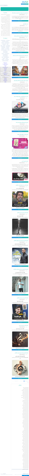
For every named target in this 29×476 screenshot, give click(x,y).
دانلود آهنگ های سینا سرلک (25, 441)
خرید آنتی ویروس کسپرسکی (5, 67)
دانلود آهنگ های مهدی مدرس (25, 454)
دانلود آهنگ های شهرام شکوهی (25, 455)
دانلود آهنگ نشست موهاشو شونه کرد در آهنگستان (5, 33)
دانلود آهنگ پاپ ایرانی (5, 51)
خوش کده (5, 81)
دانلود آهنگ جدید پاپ (7, 53)
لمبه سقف (5, 70)
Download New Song (5, 54)
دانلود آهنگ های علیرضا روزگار (25, 400)
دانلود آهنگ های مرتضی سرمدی (25, 434)
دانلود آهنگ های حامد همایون (25, 389)
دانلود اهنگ (4, 45)
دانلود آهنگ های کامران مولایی (25, 447)
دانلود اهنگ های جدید (3, 40)
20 (16, 381)
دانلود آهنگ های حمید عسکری (25, 442)
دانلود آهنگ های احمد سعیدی (25, 445)
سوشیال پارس (5, 79)
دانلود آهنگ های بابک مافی (25, 458)
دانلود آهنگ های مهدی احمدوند (25, 393)
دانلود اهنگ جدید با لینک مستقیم (5, 41)
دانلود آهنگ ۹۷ (7, 47)
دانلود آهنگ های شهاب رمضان (25, 457)
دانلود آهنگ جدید (7, 59)
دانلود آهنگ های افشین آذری (25, 430)
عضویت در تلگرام (25, 475)
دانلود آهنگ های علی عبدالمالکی (25, 405)
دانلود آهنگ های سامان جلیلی (25, 394)
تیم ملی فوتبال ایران (25, 23)
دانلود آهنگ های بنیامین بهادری (25, 456)
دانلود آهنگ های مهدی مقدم (25, 407)
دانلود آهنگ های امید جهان (25, 398)
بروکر (27, 83)
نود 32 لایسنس (5, 78)
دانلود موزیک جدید (8, 45)
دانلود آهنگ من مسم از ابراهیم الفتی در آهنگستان (22, 185)
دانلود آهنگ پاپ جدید (5, 52)
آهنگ (2, 57)
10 (17, 381)
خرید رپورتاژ (5, 73)
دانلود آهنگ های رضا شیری (25, 424)
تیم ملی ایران (27, 27)
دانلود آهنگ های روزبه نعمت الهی (25, 449)
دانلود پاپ (3, 53)
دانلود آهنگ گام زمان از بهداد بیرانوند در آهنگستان (5, 35)
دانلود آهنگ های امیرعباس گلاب (25, 436)
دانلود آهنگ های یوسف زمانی (25, 459)
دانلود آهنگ (3, 59)
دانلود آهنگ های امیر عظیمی (25, 421)
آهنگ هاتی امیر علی (26, 399)
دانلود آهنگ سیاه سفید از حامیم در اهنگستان (22, 212)
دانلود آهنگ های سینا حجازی (25, 451)
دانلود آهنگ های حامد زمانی (25, 406)
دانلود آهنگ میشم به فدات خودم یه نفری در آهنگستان (21, 352)
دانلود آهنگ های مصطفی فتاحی (25, 443)
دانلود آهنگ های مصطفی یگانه (25, 460)
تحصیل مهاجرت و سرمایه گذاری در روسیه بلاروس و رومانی (21, 35)
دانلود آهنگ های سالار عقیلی (25, 419)
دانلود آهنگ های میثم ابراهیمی (25, 392)
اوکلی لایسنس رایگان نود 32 (5, 64)
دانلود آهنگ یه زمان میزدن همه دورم (23, 325)
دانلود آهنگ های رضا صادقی (25, 396)
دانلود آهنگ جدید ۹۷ (3, 46)
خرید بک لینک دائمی (7, 76)
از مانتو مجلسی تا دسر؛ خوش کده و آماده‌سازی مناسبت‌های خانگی (20, 12)
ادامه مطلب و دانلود (20, 20)
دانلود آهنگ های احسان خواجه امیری (24, 395)
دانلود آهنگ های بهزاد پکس (25, 403)
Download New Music (6, 57)
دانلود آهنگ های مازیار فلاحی (25, 423)
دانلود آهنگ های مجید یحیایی (25, 425)
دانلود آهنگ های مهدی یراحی (25, 420)
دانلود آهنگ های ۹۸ (3, 47)
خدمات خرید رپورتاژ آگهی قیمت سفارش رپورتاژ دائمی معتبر (21, 96)
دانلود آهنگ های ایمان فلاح (25, 444)
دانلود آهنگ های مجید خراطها (25, 450)
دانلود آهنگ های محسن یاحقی (25, 439)
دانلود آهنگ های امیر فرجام (25, 453)
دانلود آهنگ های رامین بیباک (25, 448)
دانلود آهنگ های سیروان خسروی (25, 446)
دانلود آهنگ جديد (7, 40)
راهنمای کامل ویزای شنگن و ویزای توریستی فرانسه (22, 122)
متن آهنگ (7, 58)
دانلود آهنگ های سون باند (25, 427)
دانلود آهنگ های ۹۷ (7, 46)
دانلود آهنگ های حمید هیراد (25, 387)
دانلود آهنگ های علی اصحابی (25, 435)
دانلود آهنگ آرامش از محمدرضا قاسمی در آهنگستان (5, 34)
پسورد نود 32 (5, 63)
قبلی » (27, 382)
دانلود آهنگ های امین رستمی (25, 437)
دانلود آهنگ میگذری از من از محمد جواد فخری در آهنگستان (20, 269)
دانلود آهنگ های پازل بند (26, 429)
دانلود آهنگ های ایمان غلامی (25, 433)
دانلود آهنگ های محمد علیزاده (25, 391)
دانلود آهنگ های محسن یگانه (25, 426)
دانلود (1, 45)
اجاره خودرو (5, 69)
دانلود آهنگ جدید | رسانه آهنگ (5, 60)
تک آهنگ (26, 14)
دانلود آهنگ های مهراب (26, 428)
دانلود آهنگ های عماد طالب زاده (25, 432)
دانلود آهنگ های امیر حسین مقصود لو (24, 397)
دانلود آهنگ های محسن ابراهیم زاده (25, 390)
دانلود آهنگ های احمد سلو (25, 404)
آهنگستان (4, 58)
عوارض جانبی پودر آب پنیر (25, 161)
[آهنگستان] (24, 2)
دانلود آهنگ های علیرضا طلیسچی (25, 422)
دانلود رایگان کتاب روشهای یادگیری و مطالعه (22, 134)
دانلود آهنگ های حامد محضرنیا (25, 431)
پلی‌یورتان (5, 82)
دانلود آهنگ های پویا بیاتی (25, 402)
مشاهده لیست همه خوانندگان (25, 469)
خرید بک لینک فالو (5, 62)
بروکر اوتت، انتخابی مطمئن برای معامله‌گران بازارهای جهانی (21, 80)
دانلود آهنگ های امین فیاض (25, 438)
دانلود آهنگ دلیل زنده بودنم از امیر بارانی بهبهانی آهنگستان (21, 240)
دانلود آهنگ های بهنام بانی (25, 388)
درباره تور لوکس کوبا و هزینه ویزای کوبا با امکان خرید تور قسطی (20, 55)
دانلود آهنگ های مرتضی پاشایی (25, 401)
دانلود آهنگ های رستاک (26, 452)
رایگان (5, 66)
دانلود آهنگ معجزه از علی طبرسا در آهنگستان (22, 297)
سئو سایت (5, 65)
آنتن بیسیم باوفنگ (5, 74)
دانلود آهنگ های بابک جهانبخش (25, 440)
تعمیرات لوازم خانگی (5, 80)
